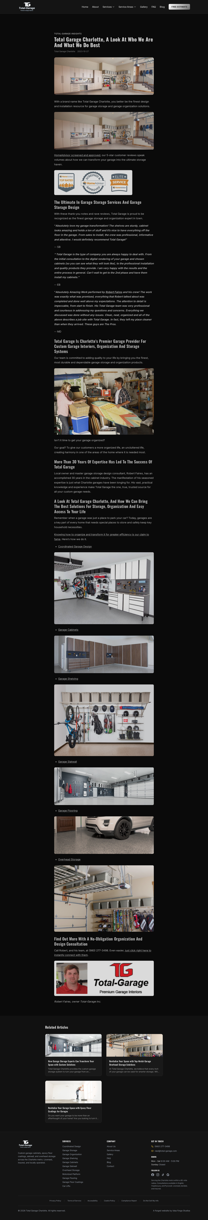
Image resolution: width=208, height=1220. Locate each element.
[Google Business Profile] (168, 1174)
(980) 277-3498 (162, 1146)
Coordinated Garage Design (75, 546)
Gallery (144, 6)
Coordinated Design (71, 1146)
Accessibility (93, 1201)
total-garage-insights (68, 33)
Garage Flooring (68, 810)
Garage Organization (72, 1154)
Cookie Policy (109, 1201)
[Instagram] (157, 1174)
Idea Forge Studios (181, 1210)
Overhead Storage (69, 859)
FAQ (154, 6)
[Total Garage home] (25, 1144)
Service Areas (126, 6)
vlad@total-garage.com (166, 1151)
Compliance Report (129, 1201)
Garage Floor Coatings (72, 1182)
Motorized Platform (71, 1174)
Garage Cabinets (68, 629)
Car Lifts (66, 1186)
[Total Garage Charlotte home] (27, 7)
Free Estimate (179, 7)
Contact (110, 1166)
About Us (111, 1146)
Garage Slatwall (67, 761)
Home (85, 6)
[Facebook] (152, 1174)
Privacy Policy (55, 1201)
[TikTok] (162, 1174)
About (95, 6)
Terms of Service (74, 1201)
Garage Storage (69, 1150)
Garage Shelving (68, 678)
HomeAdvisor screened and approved (77, 155)
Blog (162, 6)
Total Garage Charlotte (64, 51)
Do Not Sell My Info (150, 1201)
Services (107, 6)
